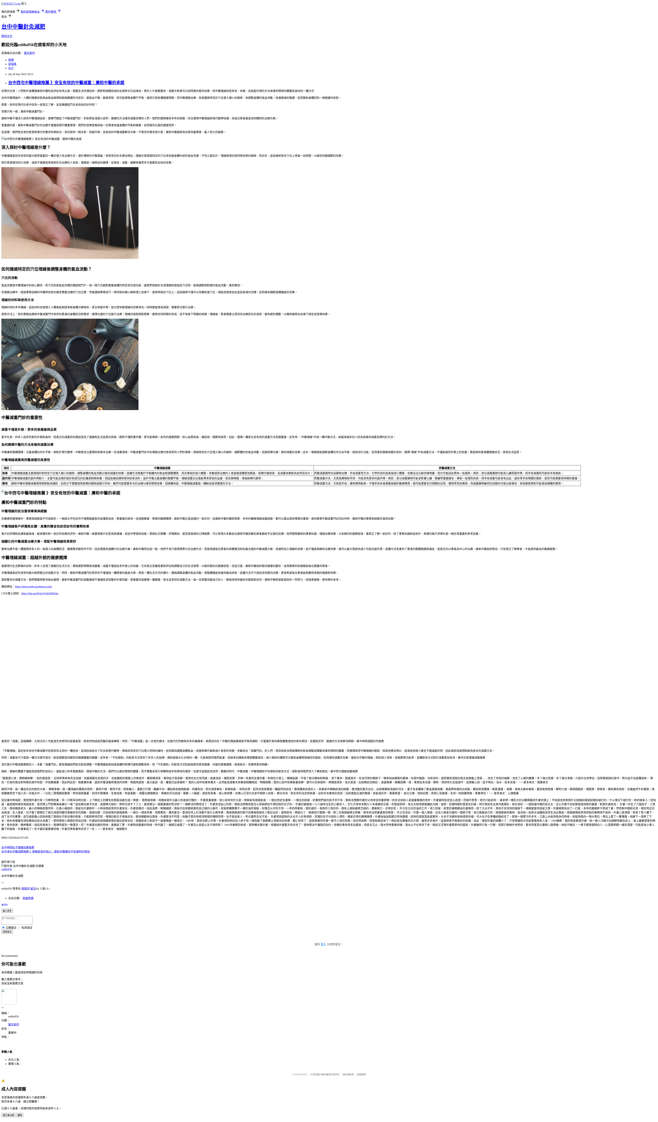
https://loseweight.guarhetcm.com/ (33, 586)
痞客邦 (25, 888)
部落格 (12, 64)
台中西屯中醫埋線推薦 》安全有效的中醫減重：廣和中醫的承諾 (66, 82)
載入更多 (7, 911)
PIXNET (303, 1074)
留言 (33, 888)
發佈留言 (7, 932)
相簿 (11, 59)
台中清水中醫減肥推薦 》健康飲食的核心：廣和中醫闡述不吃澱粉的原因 (45, 851)
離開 (19, 1115)
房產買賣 (28, 898)
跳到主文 (6, 36)
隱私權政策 (348, 1074)
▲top (4, 904)
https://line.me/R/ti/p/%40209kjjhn (39, 593)
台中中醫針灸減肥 (23, 26)
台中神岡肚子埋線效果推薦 (17, 847)
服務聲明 (361, 1074)
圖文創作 (29, 53)
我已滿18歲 (8, 1115)
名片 (11, 68)
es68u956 (6, 869)
